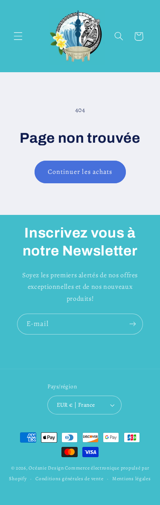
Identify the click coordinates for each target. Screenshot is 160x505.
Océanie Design (46, 467)
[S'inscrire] (133, 324)
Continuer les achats (80, 171)
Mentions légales (131, 478)
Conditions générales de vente (69, 478)
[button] (18, 36)
